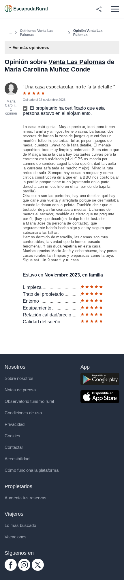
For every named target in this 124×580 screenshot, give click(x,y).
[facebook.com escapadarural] (11, 569)
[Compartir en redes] (99, 9)
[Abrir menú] (115, 9)
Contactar (14, 447)
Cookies (12, 435)
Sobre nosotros (19, 378)
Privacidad (15, 424)
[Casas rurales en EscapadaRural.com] (26, 9)
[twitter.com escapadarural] (38, 569)
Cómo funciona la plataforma (32, 470)
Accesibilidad (17, 458)
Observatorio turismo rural (29, 401)
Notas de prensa (20, 389)
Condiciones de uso (23, 412)
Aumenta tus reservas (25, 497)
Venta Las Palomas (76, 61)
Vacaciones (16, 536)
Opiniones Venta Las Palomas (36, 33)
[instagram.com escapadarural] (24, 569)
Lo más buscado (20, 525)
